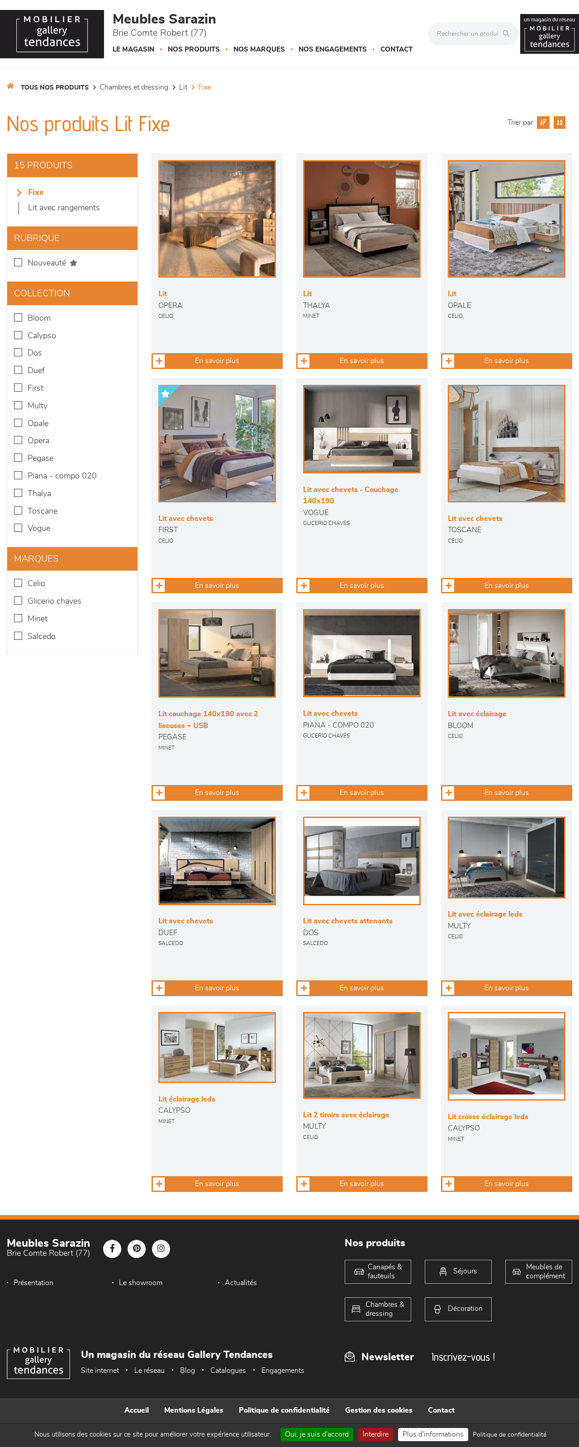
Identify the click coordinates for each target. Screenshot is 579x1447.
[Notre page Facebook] (112, 1249)
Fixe (204, 87)
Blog (187, 1370)
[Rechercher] (508, 34)
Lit (183, 87)
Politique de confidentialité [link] (509, 1435)
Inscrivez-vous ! (463, 1356)
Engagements (282, 1370)
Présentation (33, 1282)
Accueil (136, 1410)
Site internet (100, 1370)
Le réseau (149, 1370)
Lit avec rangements (64, 208)
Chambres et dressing (134, 87)
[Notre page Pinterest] (137, 1249)
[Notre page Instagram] (161, 1249)
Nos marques (259, 49)
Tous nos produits (55, 88)
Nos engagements (333, 49)
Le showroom (140, 1282)
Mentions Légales (193, 1410)
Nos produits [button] (194, 49)
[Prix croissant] (542, 122)
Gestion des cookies (379, 1410)
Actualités (241, 1282)
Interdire (376, 1434)
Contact (396, 49)
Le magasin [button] (133, 49)
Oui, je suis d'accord (317, 1434)
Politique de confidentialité (284, 1410)
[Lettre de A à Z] (558, 122)
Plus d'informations (433, 1434)
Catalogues (228, 1370)
